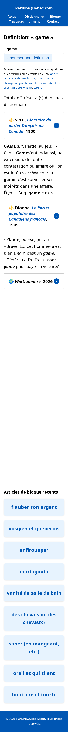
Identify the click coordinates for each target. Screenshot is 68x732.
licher (38, 83)
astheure (20, 78)
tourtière (16, 87)
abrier (54, 74)
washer (27, 87)
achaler (8, 78)
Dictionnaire (34, 16)
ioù (31, 83)
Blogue (55, 16)
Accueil (13, 16)
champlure (11, 83)
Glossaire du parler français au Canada (30, 125)
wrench (38, 87)
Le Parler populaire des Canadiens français (29, 213)
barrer (31, 78)
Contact (53, 21)
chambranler (44, 78)
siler (6, 87)
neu (60, 83)
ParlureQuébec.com (34, 8)
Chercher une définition (28, 58)
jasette (23, 83)
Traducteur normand (25, 21)
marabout (49, 83)
